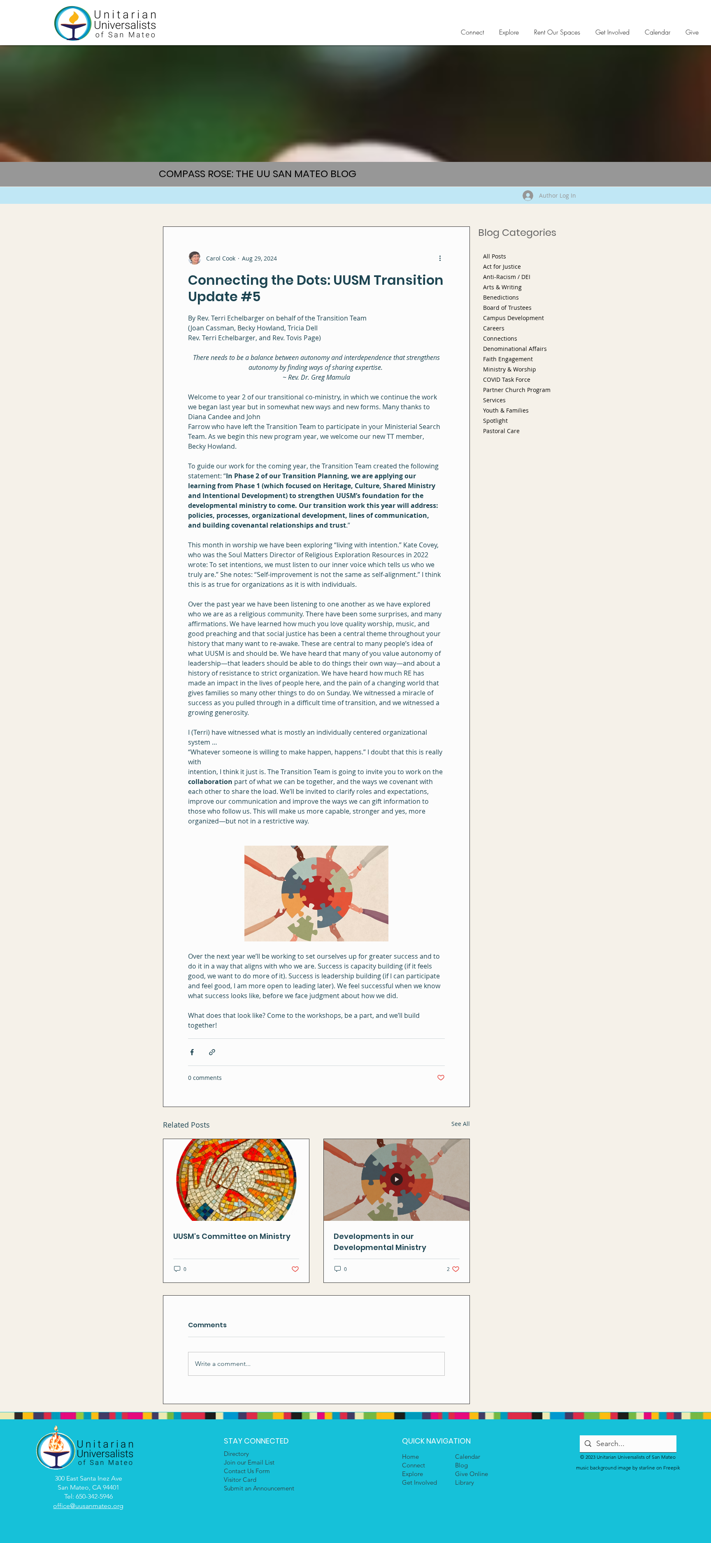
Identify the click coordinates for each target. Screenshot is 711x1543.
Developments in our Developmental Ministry (380, 1241)
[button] (474, 32)
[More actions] (440, 258)
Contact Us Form (247, 1471)
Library (464, 1482)
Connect (413, 1465)
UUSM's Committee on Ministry (231, 1236)
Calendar (467, 1456)
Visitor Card (240, 1479)
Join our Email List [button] (249, 1462)
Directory (236, 1454)
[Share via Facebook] (192, 1052)
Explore (412, 1474)
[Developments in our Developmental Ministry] (396, 1180)
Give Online (471, 1474)
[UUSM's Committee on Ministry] (236, 1180)
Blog (461, 1465)
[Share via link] (212, 1052)
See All (460, 1124)
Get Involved (419, 1482)
